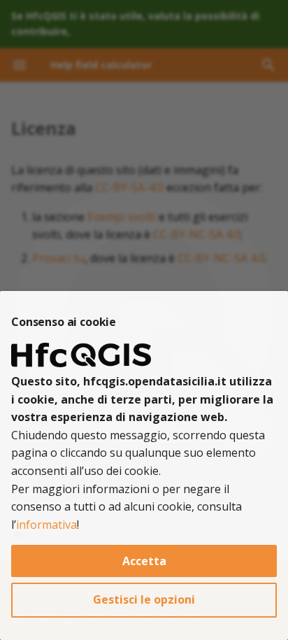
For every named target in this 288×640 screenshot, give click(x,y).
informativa (46, 524)
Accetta (144, 561)
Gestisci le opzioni (144, 599)
